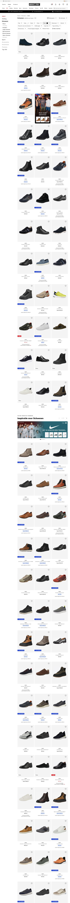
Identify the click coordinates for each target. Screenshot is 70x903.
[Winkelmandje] (67, 4)
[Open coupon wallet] (52, 4)
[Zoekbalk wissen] (67, 8)
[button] (51, 18)
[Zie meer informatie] (25, 60)
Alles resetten (56, 28)
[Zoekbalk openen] (54, 8)
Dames (4, 4)
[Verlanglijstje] (63, 4)
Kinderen (15, 4)
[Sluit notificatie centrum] (59, 4)
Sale (25, 23)
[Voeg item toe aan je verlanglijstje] (32, 34)
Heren (9, 4)
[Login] (55, 4)
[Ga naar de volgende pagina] (66, 418)
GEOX (28, 15)
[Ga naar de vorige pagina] (59, 418)
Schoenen (24, 15)
